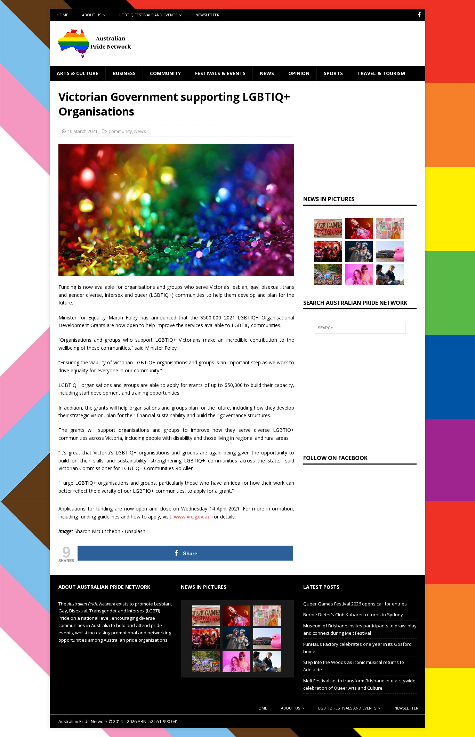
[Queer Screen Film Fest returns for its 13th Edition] (390, 274)
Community (165, 73)
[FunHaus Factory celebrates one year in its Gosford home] (328, 251)
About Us (91, 14)
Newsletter (207, 14)
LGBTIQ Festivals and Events (148, 14)
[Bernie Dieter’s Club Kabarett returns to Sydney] (359, 228)
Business (124, 73)
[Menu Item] (419, 15)
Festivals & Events (220, 73)
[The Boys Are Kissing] (359, 274)
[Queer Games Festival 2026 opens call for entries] (328, 228)
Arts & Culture (77, 73)
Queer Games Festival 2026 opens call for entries (355, 604)
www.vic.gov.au (192, 516)
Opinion (298, 73)
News (267, 73)
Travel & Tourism (381, 73)
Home (62, 14)
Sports (333, 73)
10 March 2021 (82, 131)
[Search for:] (360, 328)
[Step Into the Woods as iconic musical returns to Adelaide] (359, 251)
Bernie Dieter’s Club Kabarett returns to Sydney (353, 614)
